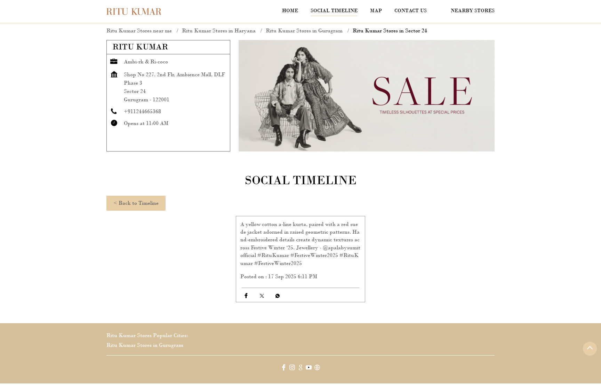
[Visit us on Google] (300, 369)
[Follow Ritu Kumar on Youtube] (309, 369)
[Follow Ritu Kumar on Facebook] (284, 369)
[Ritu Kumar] (133, 11)
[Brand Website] (317, 369)
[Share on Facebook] (246, 295)
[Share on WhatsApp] (277, 295)
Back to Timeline (136, 203)
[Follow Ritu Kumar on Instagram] (292, 369)
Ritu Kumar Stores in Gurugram (144, 345)
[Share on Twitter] (261, 295)
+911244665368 (142, 111)
